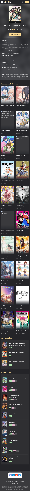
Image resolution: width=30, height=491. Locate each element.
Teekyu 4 (3, 155)
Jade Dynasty (20, 206)
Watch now (16, 35)
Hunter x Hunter (13, 449)
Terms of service (9, 481)
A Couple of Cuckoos (7, 105)
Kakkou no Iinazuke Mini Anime (6, 206)
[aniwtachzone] (16, 475)
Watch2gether (15, 22)
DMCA (16, 481)
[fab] (13, 475)
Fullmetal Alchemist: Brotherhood (14, 396)
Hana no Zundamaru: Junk (22, 306)
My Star (11, 387)
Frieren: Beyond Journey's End (17, 379)
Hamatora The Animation (20, 231)
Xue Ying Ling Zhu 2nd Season (22, 256)
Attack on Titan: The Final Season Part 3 (16, 405)
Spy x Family (12, 431)
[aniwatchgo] (19, 475)
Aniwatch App (15, 483)
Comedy (9, 64)
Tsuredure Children (21, 281)
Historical (15, 64)
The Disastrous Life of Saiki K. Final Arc (22, 331)
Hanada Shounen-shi (7, 181)
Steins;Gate (12, 422)
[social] (10, 475)
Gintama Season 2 (14, 440)
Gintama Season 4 (14, 414)
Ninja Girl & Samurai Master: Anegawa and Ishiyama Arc (17, 344)
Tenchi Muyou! (20, 181)
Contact (22, 481)
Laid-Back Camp (6, 306)
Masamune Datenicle (7, 231)
